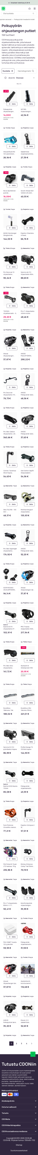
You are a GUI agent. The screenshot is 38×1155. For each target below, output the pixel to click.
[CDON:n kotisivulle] (3, 8)
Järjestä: (11, 78)
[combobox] (19, 13)
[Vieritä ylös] (32, 1054)
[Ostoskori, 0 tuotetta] (29, 8)
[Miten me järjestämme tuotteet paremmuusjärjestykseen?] (5, 78)
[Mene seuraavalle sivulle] (32, 1043)
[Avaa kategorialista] (34, 8)
